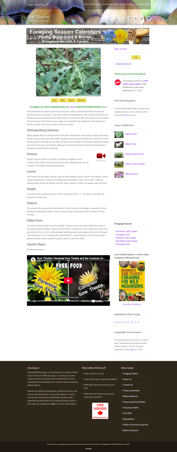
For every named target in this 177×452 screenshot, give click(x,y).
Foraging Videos (130, 373)
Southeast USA (122, 234)
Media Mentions (130, 396)
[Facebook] (130, 18)
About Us (127, 379)
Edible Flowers (131, 174)
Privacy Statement (131, 390)
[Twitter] (135, 18)
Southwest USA (123, 244)
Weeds (86, 4)
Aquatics (98, 4)
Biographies (128, 419)
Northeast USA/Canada (126, 231)
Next (62, 100)
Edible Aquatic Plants (134, 154)
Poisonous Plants (131, 407)
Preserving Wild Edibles (134, 402)
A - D (116, 322)
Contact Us (128, 385)
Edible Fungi (130, 144)
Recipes (123, 4)
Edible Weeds (131, 134)
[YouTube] (141, 18)
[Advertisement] (130, 201)
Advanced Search (123, 64)
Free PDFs (127, 413)
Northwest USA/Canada (127, 241)
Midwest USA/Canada (126, 238)
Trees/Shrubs (107, 4)
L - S (130, 322)
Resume (81, 100)
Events (136, 4)
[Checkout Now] (148, 18)
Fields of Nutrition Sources (135, 424)
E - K (123, 322)
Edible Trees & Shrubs (135, 164)
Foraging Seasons (123, 223)
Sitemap (89, 449)
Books (147, 4)
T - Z (136, 322)
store (72, 107)
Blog (142, 4)
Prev (54, 100)
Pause (71, 100)
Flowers (116, 4)
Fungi (92, 4)
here (126, 115)
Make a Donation (130, 430)
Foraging (130, 4)
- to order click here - (132, 304)
